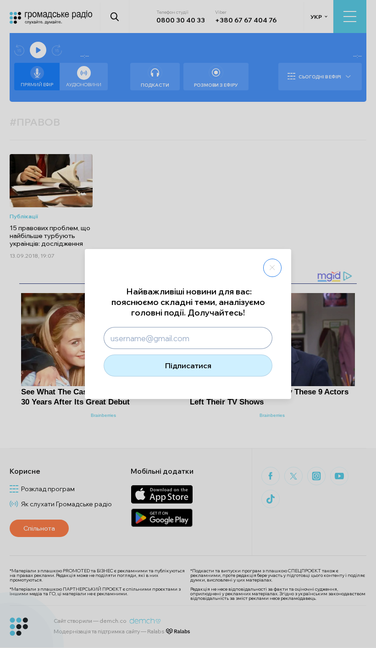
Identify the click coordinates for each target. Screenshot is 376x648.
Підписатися (188, 365)
